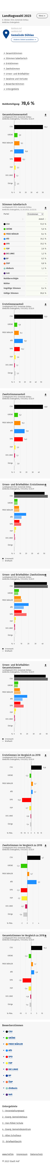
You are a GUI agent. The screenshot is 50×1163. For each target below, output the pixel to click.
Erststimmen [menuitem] (12, 63)
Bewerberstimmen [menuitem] (15, 84)
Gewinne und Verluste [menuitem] (17, 79)
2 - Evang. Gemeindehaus (14, 1117)
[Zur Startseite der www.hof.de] (14, 5)
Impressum (22, 1154)
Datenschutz (36, 1154)
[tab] (25, 1031)
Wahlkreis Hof (16, 28)
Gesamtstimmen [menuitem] (14, 53)
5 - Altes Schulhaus (11, 1135)
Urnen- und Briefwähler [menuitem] (17, 73)
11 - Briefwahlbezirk (12, 1141)
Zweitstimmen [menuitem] (13, 68)
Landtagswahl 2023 (16, 16)
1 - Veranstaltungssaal (13, 1110)
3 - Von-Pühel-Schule (12, 1123)
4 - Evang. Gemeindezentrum (16, 1129)
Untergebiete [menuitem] (12, 89)
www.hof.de (8, 1154)
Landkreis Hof (16, 31)
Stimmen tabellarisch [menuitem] (16, 58)
